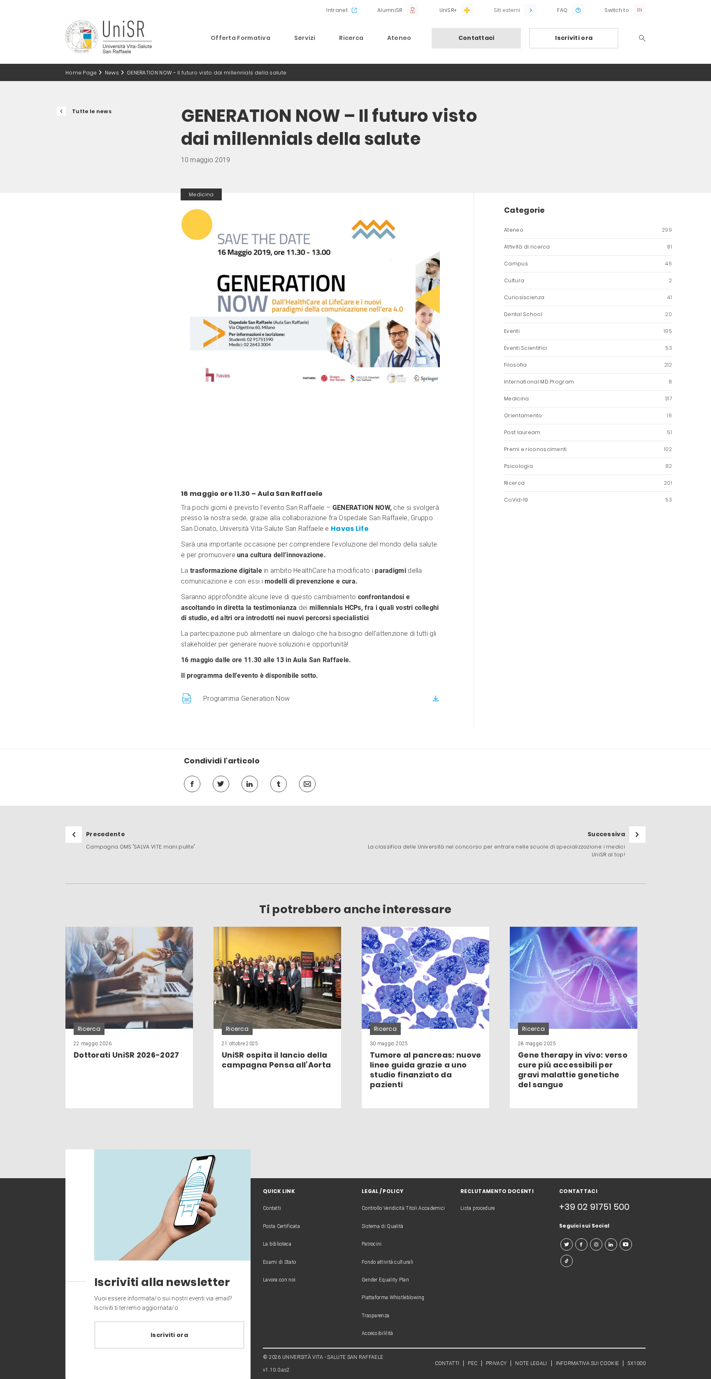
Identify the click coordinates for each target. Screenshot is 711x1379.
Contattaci (476, 38)
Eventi (588, 331)
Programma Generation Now (246, 698)
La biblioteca (277, 1244)
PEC (472, 1363)
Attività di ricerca (588, 246)
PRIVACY (496, 1363)
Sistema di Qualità (382, 1226)
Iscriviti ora (573, 38)
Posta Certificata (281, 1226)
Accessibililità (377, 1333)
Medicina (588, 398)
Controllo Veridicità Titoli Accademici (403, 1208)
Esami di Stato (279, 1262)
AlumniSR (389, 10)
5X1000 (636, 1363)
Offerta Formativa (240, 38)
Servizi (305, 38)
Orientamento (588, 415)
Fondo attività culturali (387, 1262)
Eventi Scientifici (588, 347)
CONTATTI (447, 1363)
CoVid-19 (588, 499)
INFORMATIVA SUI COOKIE (587, 1363)
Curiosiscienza (588, 297)
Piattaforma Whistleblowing (393, 1297)
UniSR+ (448, 10)
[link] (129, 1018)
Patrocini (372, 1244)
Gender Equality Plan (385, 1280)
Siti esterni (507, 10)
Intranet (336, 10)
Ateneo (399, 38)
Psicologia (588, 466)
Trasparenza (375, 1316)
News (112, 72)
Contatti (272, 1208)
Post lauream (588, 432)
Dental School (588, 314)
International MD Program (588, 381)
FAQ (562, 10)
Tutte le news (92, 111)
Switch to (616, 10)
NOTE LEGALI (531, 1363)
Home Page (81, 72)
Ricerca (351, 38)
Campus (588, 263)
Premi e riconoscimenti (588, 449)
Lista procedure (477, 1208)
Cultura (588, 280)
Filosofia (588, 364)
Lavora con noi (279, 1280)
